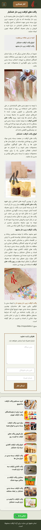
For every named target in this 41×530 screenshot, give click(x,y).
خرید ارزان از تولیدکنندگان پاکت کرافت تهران (14, 413)
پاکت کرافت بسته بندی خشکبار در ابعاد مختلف (14, 490)
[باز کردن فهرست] (4, 4)
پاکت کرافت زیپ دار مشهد (24, 46)
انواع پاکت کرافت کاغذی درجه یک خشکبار (14, 446)
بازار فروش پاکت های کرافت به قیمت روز (15, 435)
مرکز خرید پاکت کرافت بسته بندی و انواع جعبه (14, 424)
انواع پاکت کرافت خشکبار (25, 42)
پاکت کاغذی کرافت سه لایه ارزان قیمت (15, 468)
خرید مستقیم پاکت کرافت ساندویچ (14, 403)
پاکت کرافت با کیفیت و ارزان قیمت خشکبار (15, 501)
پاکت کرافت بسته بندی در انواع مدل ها (14, 457)
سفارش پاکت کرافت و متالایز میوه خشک (15, 479)
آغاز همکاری (20, 4)
